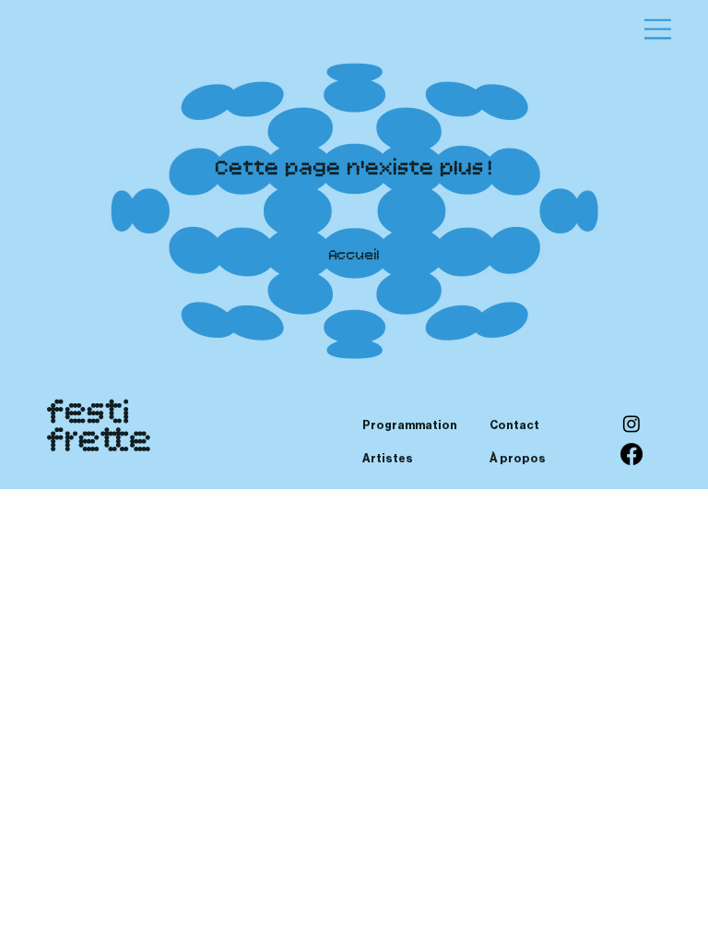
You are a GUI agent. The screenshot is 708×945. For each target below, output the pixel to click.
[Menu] (659, 29)
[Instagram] (631, 424)
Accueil (354, 255)
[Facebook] (631, 454)
